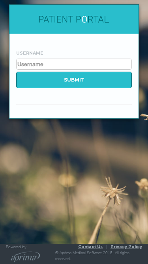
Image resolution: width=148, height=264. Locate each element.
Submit (74, 80)
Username (29, 53)
